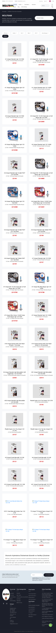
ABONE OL (49, 574)
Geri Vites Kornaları (32, 614)
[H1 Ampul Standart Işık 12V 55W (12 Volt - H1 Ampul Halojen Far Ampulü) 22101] (14, 49)
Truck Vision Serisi (32, 593)
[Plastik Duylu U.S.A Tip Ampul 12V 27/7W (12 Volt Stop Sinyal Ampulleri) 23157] (14, 419)
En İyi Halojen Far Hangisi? (47, 616)
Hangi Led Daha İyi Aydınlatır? (48, 618)
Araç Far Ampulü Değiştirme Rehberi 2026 (47, 612)
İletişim (14, 6)
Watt (29, 33)
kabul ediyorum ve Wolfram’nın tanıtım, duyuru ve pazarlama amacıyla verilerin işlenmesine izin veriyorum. (41, 579)
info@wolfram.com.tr (21, 1)
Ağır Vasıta (19, 595)
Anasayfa (15, 4)
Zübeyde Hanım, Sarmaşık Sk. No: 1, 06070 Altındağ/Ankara (13, 610)
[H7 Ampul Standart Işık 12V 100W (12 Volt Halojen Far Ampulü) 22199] (41, 305)
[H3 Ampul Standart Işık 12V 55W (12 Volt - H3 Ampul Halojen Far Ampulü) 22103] (14, 106)
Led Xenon (19, 598)
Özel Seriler (26, 4)
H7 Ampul (31, 612)
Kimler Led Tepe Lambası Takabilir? (47, 622)
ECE (36, 33)
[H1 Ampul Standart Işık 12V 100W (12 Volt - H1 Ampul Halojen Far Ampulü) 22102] (41, 78)
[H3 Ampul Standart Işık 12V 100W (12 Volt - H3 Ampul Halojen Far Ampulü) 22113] (41, 135)
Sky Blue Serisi (31, 597)
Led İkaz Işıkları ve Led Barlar (22, 596)
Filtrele (5, 36)
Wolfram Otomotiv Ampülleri (34, 605)
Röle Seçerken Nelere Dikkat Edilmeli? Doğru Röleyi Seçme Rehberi (47, 605)
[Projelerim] (52, 6)
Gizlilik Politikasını (35, 577)
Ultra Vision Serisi (32, 599)
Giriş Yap (40, 1)
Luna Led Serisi (32, 609)
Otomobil (18, 593)
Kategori (6, 33)
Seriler (14, 33)
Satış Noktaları (13, 596)
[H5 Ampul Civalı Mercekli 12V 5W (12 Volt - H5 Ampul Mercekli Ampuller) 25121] (14, 448)
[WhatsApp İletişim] (50, 627)
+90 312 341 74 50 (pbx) (13, 615)
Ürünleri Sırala (40, 18)
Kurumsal (34, 4)
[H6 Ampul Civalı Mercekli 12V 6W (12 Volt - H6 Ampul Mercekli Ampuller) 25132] (41, 448)
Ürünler (20, 4)
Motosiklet (18, 600)
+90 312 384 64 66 (9, 1)
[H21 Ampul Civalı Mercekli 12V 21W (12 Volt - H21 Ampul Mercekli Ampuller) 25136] (41, 475)
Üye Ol (45, 1)
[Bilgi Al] (52, 7)
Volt (22, 33)
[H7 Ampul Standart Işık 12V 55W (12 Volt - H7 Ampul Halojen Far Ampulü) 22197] (41, 249)
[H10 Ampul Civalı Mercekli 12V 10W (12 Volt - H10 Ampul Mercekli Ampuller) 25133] (14, 475)
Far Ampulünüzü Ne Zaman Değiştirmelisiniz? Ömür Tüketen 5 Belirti (47, 600)
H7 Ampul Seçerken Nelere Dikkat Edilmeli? (47, 609)
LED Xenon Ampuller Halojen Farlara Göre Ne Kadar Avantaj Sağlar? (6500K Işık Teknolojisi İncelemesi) (47, 595)
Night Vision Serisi (32, 595)
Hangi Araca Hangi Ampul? (47, 614)
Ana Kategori (45, 33)
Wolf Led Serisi (31, 610)
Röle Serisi (31, 616)
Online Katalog (24, 6)
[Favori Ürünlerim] (52, 4)
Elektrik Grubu (19, 602)
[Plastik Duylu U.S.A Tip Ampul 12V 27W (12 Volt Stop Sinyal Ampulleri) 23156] (41, 391)
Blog (18, 6)
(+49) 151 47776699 (12, 621)
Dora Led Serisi (32, 607)
